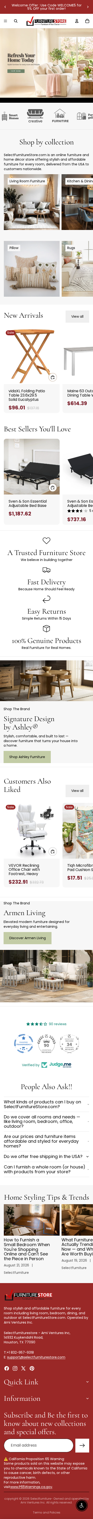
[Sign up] (82, 1446)
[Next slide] (88, 7)
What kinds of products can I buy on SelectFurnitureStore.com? (42, 1104)
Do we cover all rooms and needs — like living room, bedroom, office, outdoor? (42, 1121)
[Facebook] (7, 1368)
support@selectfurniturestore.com (36, 1357)
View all (77, 316)
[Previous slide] (5, 7)
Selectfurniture (40, 1499)
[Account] (77, 21)
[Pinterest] (32, 1368)
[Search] (15, 21)
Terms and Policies (46, 1512)
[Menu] (5, 20)
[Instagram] (15, 1368)
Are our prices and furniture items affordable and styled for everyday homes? (41, 1141)
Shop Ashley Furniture (27, 756)
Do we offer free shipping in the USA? (43, 1156)
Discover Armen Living (27, 938)
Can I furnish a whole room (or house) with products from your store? (44, 1169)
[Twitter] (23, 1368)
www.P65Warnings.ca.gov (31, 1486)
